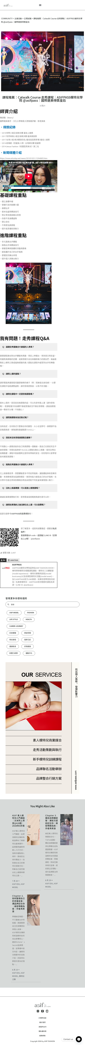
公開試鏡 (27, 18)
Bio (4, 560)
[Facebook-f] (42, 1011)
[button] (40, 5)
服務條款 (42, 1035)
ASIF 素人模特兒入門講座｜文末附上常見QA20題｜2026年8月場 (18, 820)
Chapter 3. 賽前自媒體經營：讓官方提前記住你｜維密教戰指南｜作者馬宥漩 (51, 822)
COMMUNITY (6, 18)
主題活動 (18, 18)
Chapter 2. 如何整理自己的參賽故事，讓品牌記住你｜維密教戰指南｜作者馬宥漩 (18, 903)
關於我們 (42, 1022)
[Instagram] (38, 1011)
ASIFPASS (17, 564)
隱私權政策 (42, 1031)
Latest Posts (14, 560)
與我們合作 (42, 1027)
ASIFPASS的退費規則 (20, 514)
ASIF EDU (16, 884)
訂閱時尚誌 (42, 1018)
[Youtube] (47, 1011)
